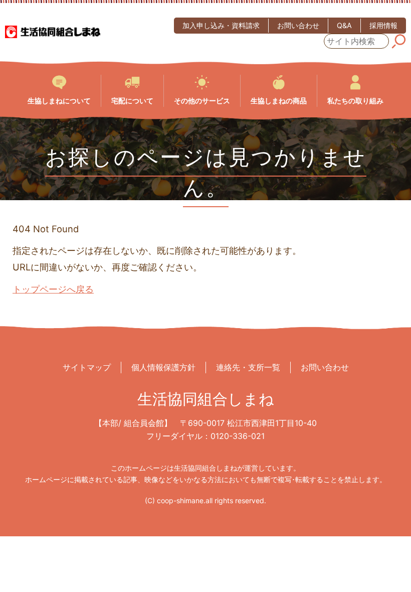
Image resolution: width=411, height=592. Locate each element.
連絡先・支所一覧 (248, 367)
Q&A (344, 25)
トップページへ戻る (53, 288)
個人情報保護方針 (163, 367)
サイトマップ (87, 367)
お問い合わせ (298, 25)
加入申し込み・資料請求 (221, 25)
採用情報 (383, 26)
